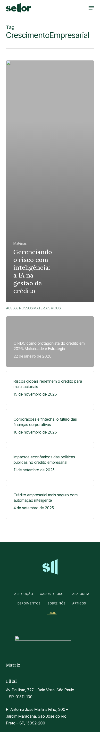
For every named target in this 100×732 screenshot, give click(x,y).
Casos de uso (52, 594)
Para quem (80, 594)
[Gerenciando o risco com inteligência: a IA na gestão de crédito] (50, 181)
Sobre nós (57, 603)
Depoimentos (29, 603)
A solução (23, 594)
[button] (91, 7)
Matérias (19, 243)
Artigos (79, 603)
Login (52, 613)
